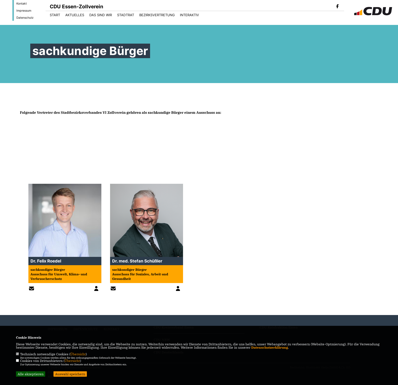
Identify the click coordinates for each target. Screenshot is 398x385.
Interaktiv (189, 15)
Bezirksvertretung (157, 15)
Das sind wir (100, 15)
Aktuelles (74, 15)
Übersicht (78, 354)
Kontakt (21, 3)
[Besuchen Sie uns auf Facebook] (337, 7)
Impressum (23, 10)
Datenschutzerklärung (269, 347)
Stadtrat (125, 15)
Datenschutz (25, 17)
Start (55, 15)
